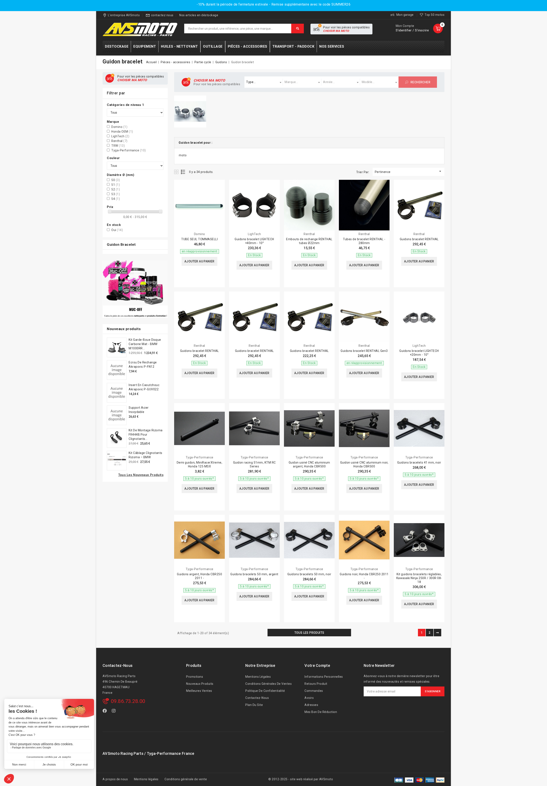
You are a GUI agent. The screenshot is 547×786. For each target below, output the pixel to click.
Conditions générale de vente (186, 779)
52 (115, 189)
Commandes (313, 690)
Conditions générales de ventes (268, 683)
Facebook (105, 711)
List (183, 171)
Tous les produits (309, 632)
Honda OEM (122, 131)
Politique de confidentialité (265, 690)
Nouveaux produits (199, 683)
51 (115, 184)
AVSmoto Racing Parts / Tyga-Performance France (148, 753)
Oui (117, 230)
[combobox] (263, 82)
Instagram (114, 711)
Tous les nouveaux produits (140, 475)
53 (115, 194)
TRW (118, 145)
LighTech (120, 136)
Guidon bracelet (121, 244)
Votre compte (317, 665)
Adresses (311, 705)
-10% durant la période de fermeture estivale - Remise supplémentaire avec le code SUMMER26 (273, 4)
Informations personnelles (323, 676)
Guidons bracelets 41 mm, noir (419, 462)
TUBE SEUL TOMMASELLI (199, 239)
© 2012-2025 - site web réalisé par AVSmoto (300, 779)
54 (115, 199)
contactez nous (162, 15)
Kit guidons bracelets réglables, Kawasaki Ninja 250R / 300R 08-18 (419, 578)
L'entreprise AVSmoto (124, 15)
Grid (176, 171)
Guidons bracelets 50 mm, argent (254, 574)
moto (183, 155)
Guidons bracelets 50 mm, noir (309, 574)
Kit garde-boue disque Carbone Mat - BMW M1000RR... (145, 344)
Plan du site (254, 705)
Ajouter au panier (199, 261)
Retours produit (315, 683)
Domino (119, 127)
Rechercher (420, 82)
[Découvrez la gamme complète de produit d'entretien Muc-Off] (135, 289)
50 (115, 180)
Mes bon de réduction (320, 712)
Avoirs (309, 698)
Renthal (119, 141)
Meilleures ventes (199, 690)
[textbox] (263, 82)
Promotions (194, 676)
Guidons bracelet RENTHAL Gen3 (364, 351)
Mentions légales (258, 676)
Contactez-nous (117, 665)
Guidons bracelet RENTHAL (419, 239)
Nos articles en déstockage (198, 15)
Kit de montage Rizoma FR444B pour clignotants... (146, 435)
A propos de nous (115, 779)
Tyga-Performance (128, 150)
